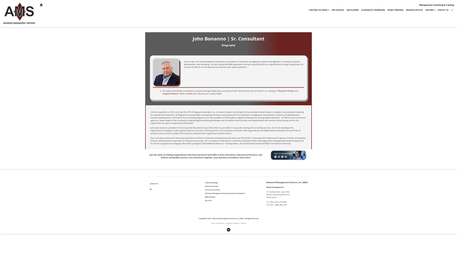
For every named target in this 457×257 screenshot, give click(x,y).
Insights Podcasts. (170, 93)
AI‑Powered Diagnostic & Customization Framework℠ (225, 193)
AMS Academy (353, 10)
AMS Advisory (338, 10)
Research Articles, (286, 91)
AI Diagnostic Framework (373, 10)
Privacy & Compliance (233, 223)
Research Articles (414, 10)
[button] (329, 10)
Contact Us (442, 10)
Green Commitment (217, 223)
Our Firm (429, 10)
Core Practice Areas (318, 10)
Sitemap (243, 223)
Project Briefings (395, 10)
